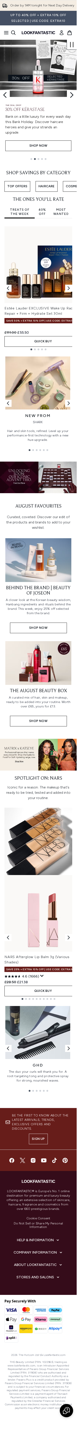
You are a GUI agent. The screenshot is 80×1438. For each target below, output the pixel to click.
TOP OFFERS (17, 186)
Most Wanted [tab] (61, 212)
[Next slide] (72, 95)
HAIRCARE (46, 186)
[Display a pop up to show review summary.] (42, 976)
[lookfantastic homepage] (38, 32)
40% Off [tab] (42, 212)
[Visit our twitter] (22, 1160)
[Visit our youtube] (43, 1160)
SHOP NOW (38, 146)
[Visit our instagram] (33, 1160)
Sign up (38, 1139)
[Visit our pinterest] (65, 1160)
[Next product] (68, 937)
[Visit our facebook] (11, 1160)
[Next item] (68, 288)
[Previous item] (8, 288)
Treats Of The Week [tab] (19, 212)
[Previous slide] (5, 95)
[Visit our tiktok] (54, 1160)
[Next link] (68, 403)
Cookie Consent (38, 1218)
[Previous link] (8, 403)
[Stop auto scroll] (72, 44)
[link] (61, 32)
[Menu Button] (5, 32)
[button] (66, 1410)
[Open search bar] (13, 32)
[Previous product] (8, 937)
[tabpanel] (38, 288)
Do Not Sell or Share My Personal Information (38, 1225)
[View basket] (69, 32)
